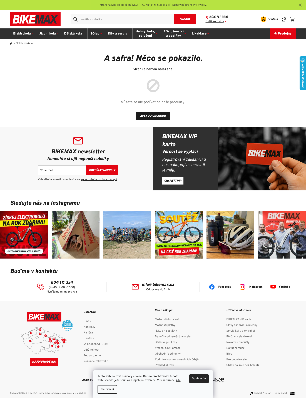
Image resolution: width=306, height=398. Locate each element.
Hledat (185, 19)
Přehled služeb (164, 365)
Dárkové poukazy (166, 342)
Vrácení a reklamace (168, 348)
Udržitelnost (91, 350)
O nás (87, 321)
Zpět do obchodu (153, 116)
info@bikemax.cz (158, 285)
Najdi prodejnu (44, 362)
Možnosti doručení (167, 319)
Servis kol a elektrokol (240, 331)
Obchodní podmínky (168, 354)
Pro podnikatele (236, 359)
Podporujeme (92, 355)
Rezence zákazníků (95, 361)
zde (178, 380)
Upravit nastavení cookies (74, 393)
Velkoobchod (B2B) (95, 344)
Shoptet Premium (262, 393)
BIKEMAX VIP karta (238, 319)
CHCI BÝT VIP (172, 181)
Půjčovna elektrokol (239, 336)
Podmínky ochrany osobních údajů (177, 359)
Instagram (256, 287)
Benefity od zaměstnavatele (173, 336)
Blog (229, 354)
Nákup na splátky (166, 331)
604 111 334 (218, 17)
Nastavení (107, 389)
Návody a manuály (237, 342)
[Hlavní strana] (12, 43)
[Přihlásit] (268, 19)
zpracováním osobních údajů (99, 179)
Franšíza (88, 338)
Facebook (224, 287)
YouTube (284, 287)
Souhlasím (199, 378)
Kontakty (89, 327)
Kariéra (88, 333)
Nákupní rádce (235, 348)
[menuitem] (23, 33)
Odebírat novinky (102, 170)
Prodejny (285, 34)
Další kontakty (215, 21)
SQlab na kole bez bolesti (242, 365)
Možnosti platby (165, 325)
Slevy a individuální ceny (241, 325)
